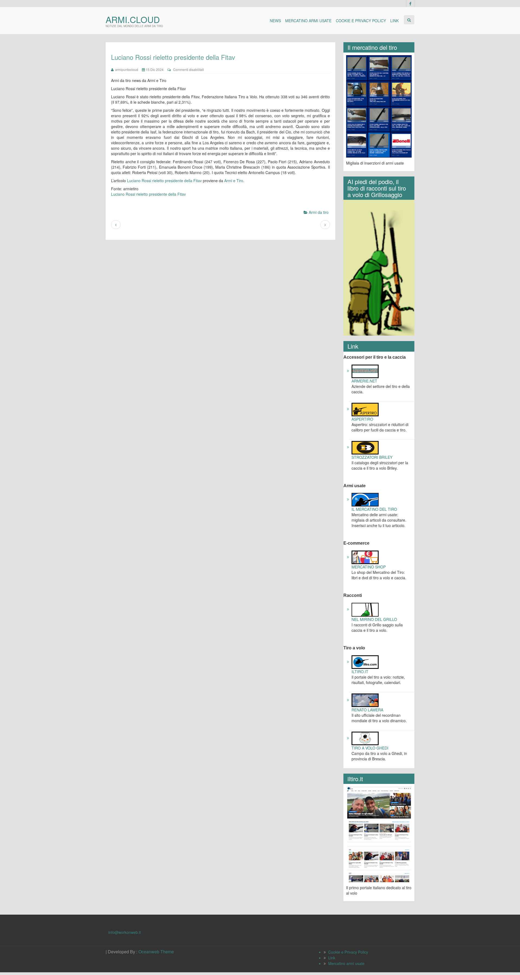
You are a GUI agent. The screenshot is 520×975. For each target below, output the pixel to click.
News (275, 20)
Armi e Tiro (233, 180)
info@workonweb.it (124, 932)
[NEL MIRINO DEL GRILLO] (365, 609)
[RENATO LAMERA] (365, 699)
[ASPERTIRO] (365, 408)
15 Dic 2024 (154, 69)
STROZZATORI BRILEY (372, 457)
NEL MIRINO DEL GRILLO (374, 619)
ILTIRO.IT (360, 671)
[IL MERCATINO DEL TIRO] (365, 499)
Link (394, 20)
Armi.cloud (133, 19)
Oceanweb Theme (156, 951)
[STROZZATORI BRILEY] (365, 447)
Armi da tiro (319, 212)
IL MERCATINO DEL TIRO (374, 509)
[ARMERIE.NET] (365, 370)
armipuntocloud (125, 69)
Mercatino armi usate (308, 20)
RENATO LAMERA (367, 709)
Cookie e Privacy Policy (361, 20)
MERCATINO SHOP (369, 567)
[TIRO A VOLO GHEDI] (365, 738)
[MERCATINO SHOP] (365, 557)
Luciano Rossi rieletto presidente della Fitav (164, 180)
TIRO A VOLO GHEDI (370, 748)
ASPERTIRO (362, 419)
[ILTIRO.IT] (365, 661)
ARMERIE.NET (364, 381)
